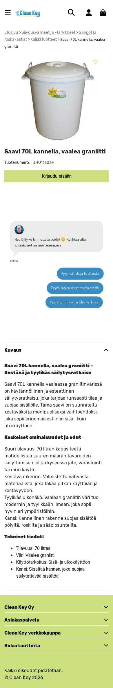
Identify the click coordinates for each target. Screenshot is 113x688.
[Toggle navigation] (10, 13)
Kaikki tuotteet (43, 39)
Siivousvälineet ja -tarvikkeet (48, 32)
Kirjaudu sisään (57, 176)
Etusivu (11, 32)
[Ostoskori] (103, 12)
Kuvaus (12, 350)
